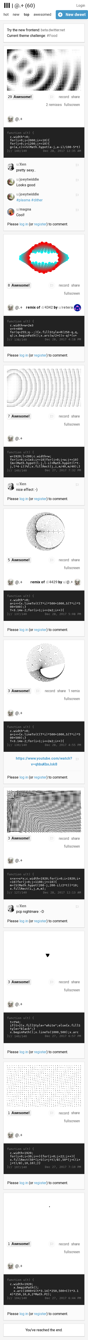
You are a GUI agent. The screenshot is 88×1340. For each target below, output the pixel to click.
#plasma (23, 200)
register (40, 224)
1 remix (74, 691)
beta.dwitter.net (53, 30)
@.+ (18, 118)
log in (23, 224)
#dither (37, 200)
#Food (52, 36)
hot (6, 14)
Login (80, 5)
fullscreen (72, 105)
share (75, 97)
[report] (51, 97)
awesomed (42, 14)
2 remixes (54, 105)
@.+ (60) (24, 5)
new (16, 14)
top (26, 14)
